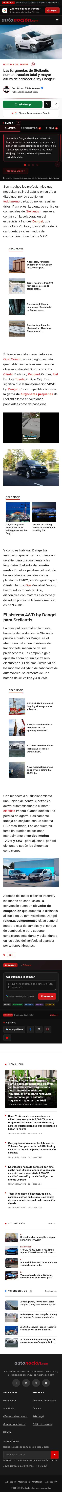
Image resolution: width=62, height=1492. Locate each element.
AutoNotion (9, 1408)
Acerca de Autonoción (44, 1400)
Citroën (8, 374)
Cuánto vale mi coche (14, 1424)
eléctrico (9, 811)
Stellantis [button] (32, 211)
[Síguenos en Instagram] (47, 1029)
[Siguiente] (57, 164)
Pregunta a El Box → (15, 171)
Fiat (55, 374)
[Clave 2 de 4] (29, 165)
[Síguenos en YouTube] (7, 1037)
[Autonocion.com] (20, 19)
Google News (16, 1029)
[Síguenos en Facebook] (30, 1029)
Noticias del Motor (15, 64)
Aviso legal (38, 1416)
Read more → (51, 1291)
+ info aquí (41, 1466)
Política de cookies (42, 1424)
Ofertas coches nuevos (15, 1416)
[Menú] (58, 20)
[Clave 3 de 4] (33, 165)
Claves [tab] (10, 128)
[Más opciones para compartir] (55, 104)
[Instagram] (36, 1383)
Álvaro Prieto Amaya (28, 88)
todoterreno (11, 201)
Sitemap (7, 1432)
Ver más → (52, 1224)
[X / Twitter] (26, 1383)
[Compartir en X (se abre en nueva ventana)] (47, 104)
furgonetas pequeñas (37, 394)
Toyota (20, 379)
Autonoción (10, 1482)
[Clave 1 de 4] (25, 165)
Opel (28, 585)
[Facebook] (16, 1383)
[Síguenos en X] (38, 1029)
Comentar (47, 996)
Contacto (37, 1408)
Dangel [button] (13, 389)
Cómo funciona (54, 178)
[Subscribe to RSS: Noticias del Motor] (33, 64)
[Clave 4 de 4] (37, 165)
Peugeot (34, 374)
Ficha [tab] (51, 128)
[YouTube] (46, 1383)
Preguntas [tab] (30, 128)
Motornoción (10, 1400)
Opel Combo (12, 359)
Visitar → (54, 1015)
